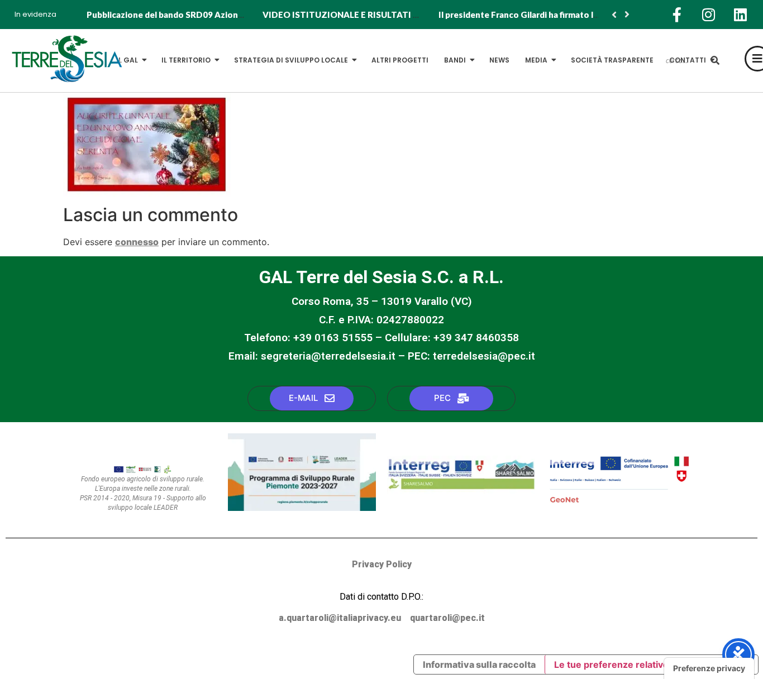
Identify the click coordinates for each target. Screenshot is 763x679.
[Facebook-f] (677, 14)
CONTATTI (687, 60)
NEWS (499, 60)
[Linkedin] (740, 14)
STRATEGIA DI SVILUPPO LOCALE (291, 60)
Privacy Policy (382, 564)
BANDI (455, 60)
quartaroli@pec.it (447, 618)
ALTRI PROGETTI (399, 60)
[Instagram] (708, 14)
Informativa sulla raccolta (479, 664)
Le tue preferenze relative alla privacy (636, 664)
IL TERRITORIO (186, 60)
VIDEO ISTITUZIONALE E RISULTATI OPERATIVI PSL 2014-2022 (392, 14)
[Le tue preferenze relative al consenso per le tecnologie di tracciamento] (709, 668)
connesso (137, 241)
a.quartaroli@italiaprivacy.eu (340, 618)
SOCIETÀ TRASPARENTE (612, 60)
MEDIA (536, 60)
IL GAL (127, 60)
